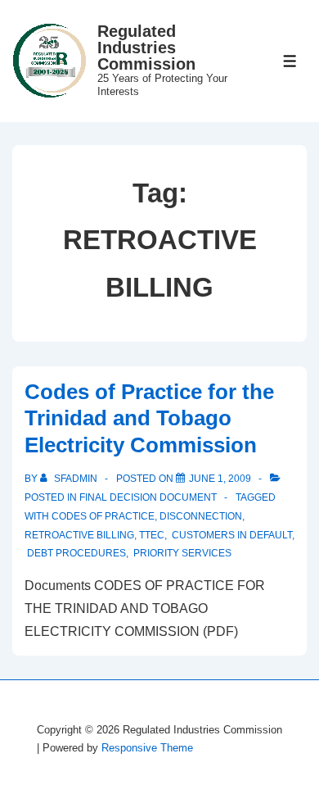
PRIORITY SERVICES (181, 553)
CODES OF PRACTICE (103, 516)
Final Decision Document (148, 497)
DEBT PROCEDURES (75, 553)
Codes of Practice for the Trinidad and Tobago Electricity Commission (149, 418)
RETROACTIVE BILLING (79, 535)
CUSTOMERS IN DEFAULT (230, 535)
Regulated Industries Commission (146, 47)
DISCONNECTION (201, 516)
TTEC (151, 535)
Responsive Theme (147, 748)
